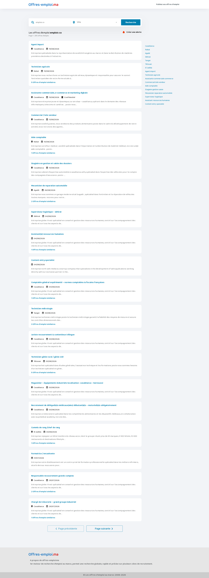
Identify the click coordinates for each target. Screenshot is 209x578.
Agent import (37, 44)
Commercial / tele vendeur (44, 115)
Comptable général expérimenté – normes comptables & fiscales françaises (67, 282)
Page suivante (102, 528)
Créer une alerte (134, 32)
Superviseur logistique (154, 96)
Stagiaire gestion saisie (154, 89)
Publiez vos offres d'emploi (167, 4)
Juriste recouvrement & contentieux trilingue (53, 334)
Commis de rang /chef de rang (45, 427)
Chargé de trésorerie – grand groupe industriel (53, 502)
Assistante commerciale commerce (159, 78)
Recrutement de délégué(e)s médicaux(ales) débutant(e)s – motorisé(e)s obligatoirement (73, 405)
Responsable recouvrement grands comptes (52, 476)
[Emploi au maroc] (43, 5)
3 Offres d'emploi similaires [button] (43, 324)
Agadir (147, 53)
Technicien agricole (40, 66)
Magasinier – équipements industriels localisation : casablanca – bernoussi (67, 383)
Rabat (147, 49)
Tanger (148, 60)
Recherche (131, 22)
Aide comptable (38, 137)
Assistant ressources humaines (157, 100)
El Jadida (148, 67)
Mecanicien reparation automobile (158, 93)
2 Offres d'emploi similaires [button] (43, 201)
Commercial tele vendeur (155, 82)
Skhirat (148, 57)
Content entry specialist (42, 260)
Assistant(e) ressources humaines (47, 234)
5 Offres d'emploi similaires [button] (43, 82)
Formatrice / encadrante (43, 453)
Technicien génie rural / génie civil (47, 357)
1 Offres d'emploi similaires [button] (43, 153)
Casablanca (149, 46)
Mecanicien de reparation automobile (49, 185)
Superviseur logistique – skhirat (46, 212)
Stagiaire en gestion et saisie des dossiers (51, 163)
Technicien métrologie (41, 308)
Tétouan (148, 64)
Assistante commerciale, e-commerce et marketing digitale (59, 93)
